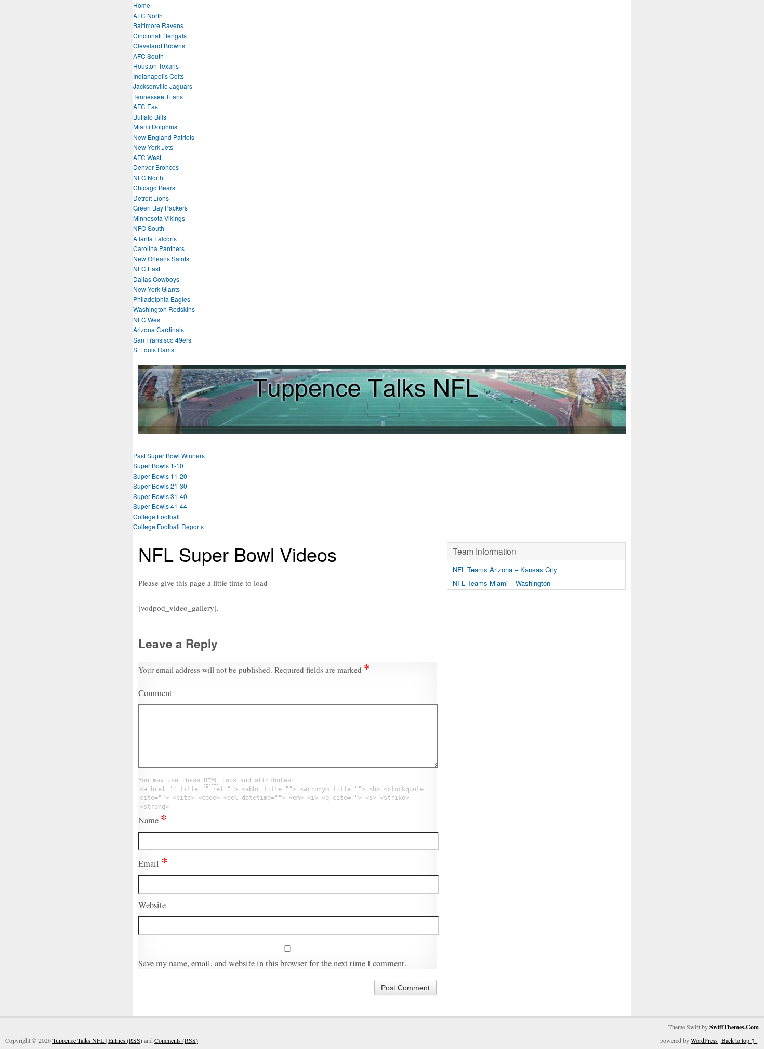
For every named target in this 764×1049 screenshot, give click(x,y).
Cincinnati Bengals (160, 35)
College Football (156, 516)
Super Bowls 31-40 (160, 496)
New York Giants (156, 288)
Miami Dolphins (155, 126)
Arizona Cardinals (158, 329)
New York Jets (153, 146)
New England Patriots (163, 137)
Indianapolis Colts (158, 76)
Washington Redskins (164, 309)
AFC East (146, 106)
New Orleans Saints (161, 258)
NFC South (148, 228)
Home (141, 5)
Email (152, 863)
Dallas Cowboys (156, 278)
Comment (155, 693)
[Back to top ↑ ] (739, 1040)
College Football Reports (168, 526)
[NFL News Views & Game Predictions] (382, 427)
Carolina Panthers (159, 248)
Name (152, 820)
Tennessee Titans (158, 96)
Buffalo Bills (149, 116)
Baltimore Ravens (158, 25)
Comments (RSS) (176, 1040)
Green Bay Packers (160, 207)
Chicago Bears (154, 187)
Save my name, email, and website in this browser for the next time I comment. (272, 963)
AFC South (148, 55)
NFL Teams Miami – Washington (501, 583)
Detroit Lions (151, 197)
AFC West (147, 157)
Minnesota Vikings (159, 218)
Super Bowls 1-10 (158, 465)
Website (152, 905)
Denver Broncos (156, 167)
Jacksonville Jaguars (162, 86)
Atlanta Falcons (155, 238)
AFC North (148, 15)
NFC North (148, 177)
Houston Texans (156, 65)
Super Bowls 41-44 (160, 506)
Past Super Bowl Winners (169, 455)
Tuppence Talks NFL (79, 1040)
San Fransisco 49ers (162, 339)
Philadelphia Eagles (161, 299)
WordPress (704, 1040)
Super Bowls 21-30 (160, 485)
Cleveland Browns (159, 45)
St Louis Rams (153, 349)
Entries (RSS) (125, 1040)
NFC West (147, 319)
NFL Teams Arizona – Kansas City (505, 569)
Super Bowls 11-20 (160, 475)
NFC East (146, 268)
